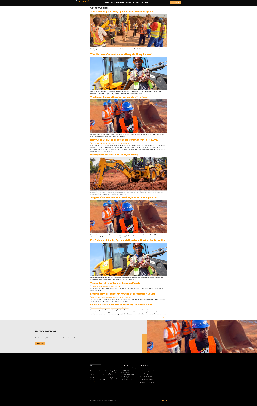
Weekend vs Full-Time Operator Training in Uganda (115, 283)
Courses (128, 3)
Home (107, 3)
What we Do (120, 3)
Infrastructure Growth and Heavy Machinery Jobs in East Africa (121, 304)
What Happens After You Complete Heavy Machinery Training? (121, 54)
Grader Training (125, 370)
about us (96, 382)
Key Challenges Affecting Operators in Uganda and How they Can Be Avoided (127, 240)
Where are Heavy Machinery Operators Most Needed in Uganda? (122, 11)
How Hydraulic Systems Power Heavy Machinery (114, 154)
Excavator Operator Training (128, 368)
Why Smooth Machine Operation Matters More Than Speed (119, 97)
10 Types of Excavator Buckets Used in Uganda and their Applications (124, 197)
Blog (146, 3)
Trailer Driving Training (126, 377)
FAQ (142, 3)
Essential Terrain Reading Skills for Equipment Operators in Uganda (122, 293)
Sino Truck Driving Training (127, 374)
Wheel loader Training (126, 379)
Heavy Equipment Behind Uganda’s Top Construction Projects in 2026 (124, 140)
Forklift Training (125, 372)
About (112, 3)
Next (164, 317)
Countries (135, 3)
